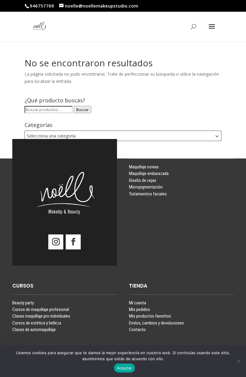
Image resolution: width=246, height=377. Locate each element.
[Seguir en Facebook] (73, 241)
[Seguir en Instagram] (55, 241)
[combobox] (123, 136)
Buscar (82, 109)
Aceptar (124, 368)
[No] (239, 361)
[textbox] (123, 136)
